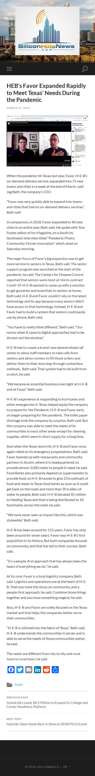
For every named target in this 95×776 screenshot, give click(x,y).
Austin (19, 684)
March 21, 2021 (18, 107)
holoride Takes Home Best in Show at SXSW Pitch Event (47, 722)
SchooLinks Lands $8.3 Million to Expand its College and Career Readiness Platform (47, 702)
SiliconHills (48, 767)
